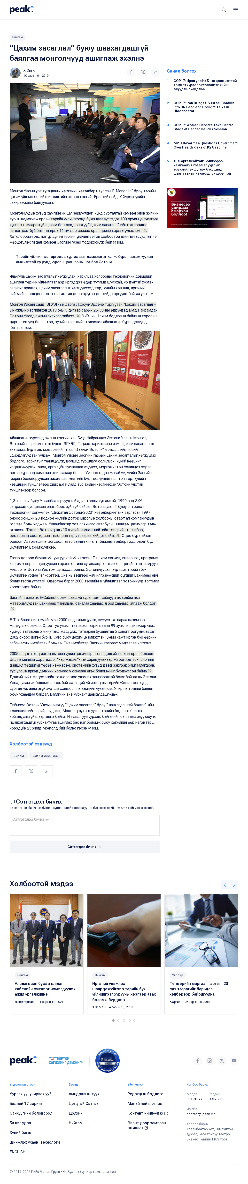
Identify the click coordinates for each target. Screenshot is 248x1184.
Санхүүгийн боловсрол (31, 1113)
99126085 (216, 1099)
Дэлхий (76, 1113)
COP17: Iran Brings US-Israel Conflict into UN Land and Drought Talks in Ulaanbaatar (204, 107)
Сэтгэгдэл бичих (82, 847)
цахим (19, 756)
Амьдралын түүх (84, 1094)
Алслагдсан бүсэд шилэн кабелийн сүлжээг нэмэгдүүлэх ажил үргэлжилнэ (45, 989)
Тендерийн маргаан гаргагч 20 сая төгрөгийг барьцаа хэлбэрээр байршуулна (199, 989)
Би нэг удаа (20, 1123)
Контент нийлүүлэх (146, 1113)
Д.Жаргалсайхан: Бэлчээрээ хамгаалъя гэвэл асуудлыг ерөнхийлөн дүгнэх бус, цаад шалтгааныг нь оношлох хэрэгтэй (202, 167)
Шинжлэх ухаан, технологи (35, 1142)
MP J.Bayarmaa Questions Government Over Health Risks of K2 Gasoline (206, 145)
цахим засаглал (46, 756)
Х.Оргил (30, 70)
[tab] (113, 1020)
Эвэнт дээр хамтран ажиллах (147, 1125)
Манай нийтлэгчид (145, 1103)
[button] (223, 9)
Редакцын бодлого (145, 1094)
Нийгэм (17, 37)
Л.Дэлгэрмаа (24, 1002)
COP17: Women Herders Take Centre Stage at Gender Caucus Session (203, 127)
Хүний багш (20, 1132)
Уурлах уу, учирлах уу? (30, 1094)
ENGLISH (17, 1152)
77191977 (194, 1099)
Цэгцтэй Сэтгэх (83, 1103)
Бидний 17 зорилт (26, 1103)
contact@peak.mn (201, 1114)
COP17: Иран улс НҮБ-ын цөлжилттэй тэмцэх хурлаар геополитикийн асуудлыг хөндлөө (205, 85)
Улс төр (177, 975)
